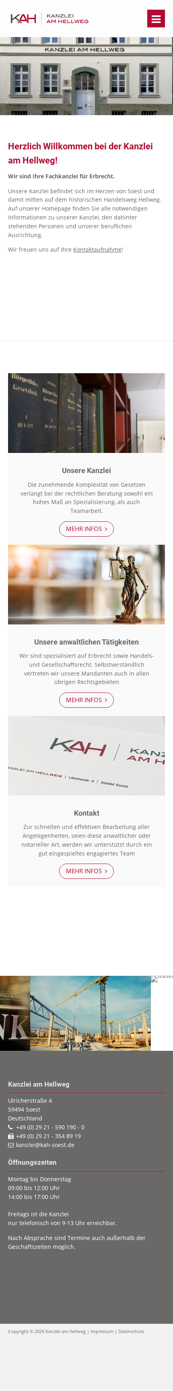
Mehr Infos (84, 529)
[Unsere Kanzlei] (86, 451)
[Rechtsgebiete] (86, 622)
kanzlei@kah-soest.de (45, 1145)
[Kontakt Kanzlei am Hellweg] (86, 793)
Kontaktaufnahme (97, 249)
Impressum (102, 1331)
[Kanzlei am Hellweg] (49, 24)
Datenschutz (131, 1331)
